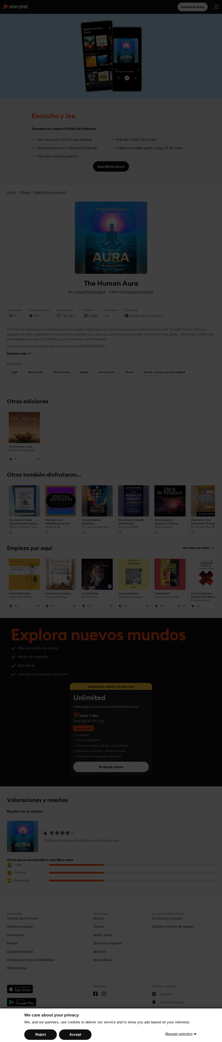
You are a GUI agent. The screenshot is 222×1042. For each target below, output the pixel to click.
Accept (75, 1034)
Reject (40, 1034)
